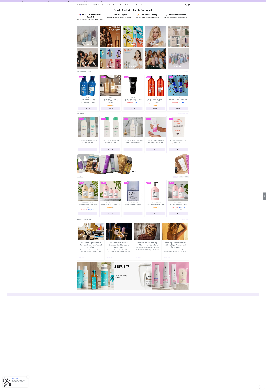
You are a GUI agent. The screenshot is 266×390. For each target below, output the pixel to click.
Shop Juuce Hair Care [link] (183, 113)
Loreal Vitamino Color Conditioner (155, 204)
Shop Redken (80, 175)
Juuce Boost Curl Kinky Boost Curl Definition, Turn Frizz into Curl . (155, 141)
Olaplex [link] (132, 275)
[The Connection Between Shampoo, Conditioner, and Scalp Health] (119, 231)
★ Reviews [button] (264, 196)
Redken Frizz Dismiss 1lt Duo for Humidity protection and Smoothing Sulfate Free (155, 101)
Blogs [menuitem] (142, 4)
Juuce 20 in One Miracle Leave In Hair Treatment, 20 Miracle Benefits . (133, 141)
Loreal (175, 176)
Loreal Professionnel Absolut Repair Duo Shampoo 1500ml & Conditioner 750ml (88, 206)
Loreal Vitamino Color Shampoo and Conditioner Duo (178, 205)
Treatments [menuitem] (128, 4)
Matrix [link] (170, 275)
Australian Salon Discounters (88, 5)
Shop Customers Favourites (84, 71)
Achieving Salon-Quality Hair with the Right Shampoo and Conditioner (175, 245)
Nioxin (186, 176)
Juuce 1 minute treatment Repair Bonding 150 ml (178, 141)
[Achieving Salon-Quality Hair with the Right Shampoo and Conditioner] (175, 231)
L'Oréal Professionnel (87, 202)
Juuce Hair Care (88, 139)
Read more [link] (81, 257)
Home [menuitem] (103, 4)
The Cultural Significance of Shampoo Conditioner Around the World (91, 245)
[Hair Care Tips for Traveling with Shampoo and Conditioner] (147, 231)
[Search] (182, 5)
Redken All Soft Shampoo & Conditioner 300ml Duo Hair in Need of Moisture (110, 101)
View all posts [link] (185, 219)
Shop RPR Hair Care (82, 113)
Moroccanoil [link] (95, 275)
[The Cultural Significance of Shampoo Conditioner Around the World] (91, 231)
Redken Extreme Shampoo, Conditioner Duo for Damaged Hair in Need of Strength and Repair (88, 101)
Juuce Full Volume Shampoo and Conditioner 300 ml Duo (110, 141)
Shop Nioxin (80, 177)
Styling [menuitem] (121, 4)
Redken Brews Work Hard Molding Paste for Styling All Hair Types (133, 100)
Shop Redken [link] (185, 71)
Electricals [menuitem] (115, 4)
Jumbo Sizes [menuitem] (136, 4)
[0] (188, 5)
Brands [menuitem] (108, 4)
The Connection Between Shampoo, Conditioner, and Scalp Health (119, 245)
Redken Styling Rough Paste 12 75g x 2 (178, 100)
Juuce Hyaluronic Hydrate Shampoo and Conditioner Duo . (88, 141)
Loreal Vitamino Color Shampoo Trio (110, 204)
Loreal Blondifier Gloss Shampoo (133, 204)
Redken (87, 97)
